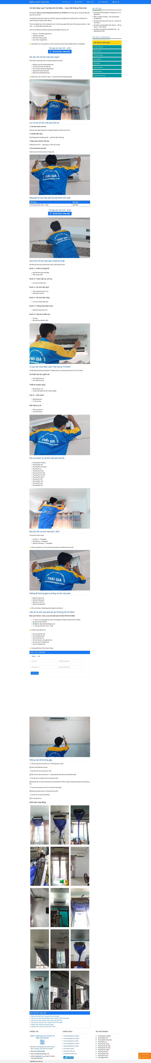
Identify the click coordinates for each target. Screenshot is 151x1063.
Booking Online (61, 51)
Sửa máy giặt (97, 59)
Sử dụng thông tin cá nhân (71, 1038)
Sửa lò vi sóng (98, 71)
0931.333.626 (41, 1051)
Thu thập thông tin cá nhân (71, 1036)
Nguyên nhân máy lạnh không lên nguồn (42, 1024)
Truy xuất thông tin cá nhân (71, 1043)
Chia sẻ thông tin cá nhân (71, 1041)
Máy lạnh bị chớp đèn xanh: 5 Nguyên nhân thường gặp (46, 1022)
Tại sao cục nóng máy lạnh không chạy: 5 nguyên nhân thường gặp (50, 1018)
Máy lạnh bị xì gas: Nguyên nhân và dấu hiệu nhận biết (46, 1020)
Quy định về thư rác (69, 1051)
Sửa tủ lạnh (97, 63)
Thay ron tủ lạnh (98, 67)
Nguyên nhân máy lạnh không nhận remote (43, 1026)
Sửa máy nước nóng (99, 75)
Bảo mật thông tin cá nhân (71, 1046)
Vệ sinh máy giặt (98, 55)
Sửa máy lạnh (97, 51)
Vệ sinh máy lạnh (98, 47)
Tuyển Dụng (104, 2)
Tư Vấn (91, 2)
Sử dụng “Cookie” (69, 1048)
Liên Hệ (116, 2)
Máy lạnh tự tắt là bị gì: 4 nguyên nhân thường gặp (45, 1016)
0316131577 (38, 1056)
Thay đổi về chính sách (70, 1053)
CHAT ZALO (144, 1057)
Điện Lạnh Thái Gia (39, 2)
